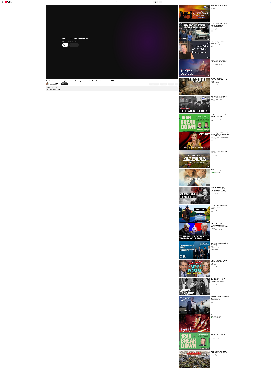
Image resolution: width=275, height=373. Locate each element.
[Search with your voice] (160, 2)
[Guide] (2, 2)
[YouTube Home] (8, 2)
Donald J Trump (54, 83)
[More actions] (176, 84)
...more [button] (58, 89)
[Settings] (264, 2)
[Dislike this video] (157, 84)
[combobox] (134, 2)
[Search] (155, 2)
